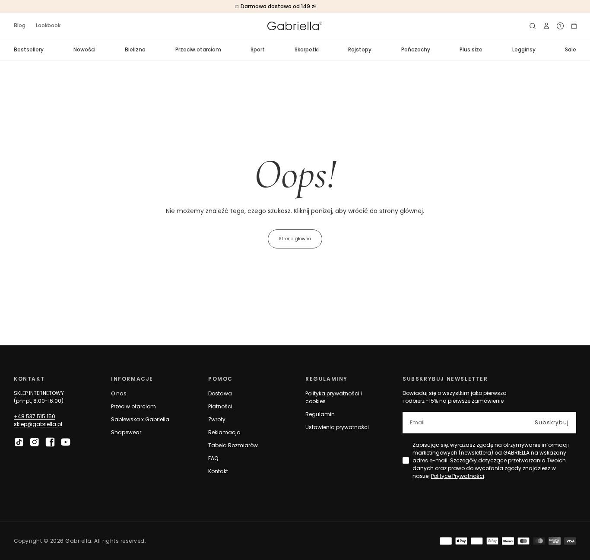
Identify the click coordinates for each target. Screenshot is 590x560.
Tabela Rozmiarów (233, 445)
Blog (19, 25)
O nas (119, 393)
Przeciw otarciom (198, 49)
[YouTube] (65, 442)
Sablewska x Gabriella (140, 419)
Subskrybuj (552, 422)
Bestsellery (29, 49)
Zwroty (216, 419)
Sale (570, 49)
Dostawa (220, 393)
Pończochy (415, 49)
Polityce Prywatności (457, 476)
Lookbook (48, 25)
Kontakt (218, 471)
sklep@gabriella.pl (38, 424)
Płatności (220, 406)
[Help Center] (560, 26)
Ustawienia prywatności (337, 427)
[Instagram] (34, 442)
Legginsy (524, 49)
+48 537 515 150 (34, 416)
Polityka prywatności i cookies (333, 397)
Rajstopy (359, 49)
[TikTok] (19, 442)
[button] (532, 26)
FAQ (213, 458)
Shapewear (126, 432)
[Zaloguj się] (546, 26)
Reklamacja (224, 432)
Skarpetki (307, 49)
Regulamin (320, 414)
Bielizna (135, 49)
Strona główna (295, 238)
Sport (258, 49)
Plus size (471, 49)
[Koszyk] (574, 26)
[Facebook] (50, 442)
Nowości (84, 49)
